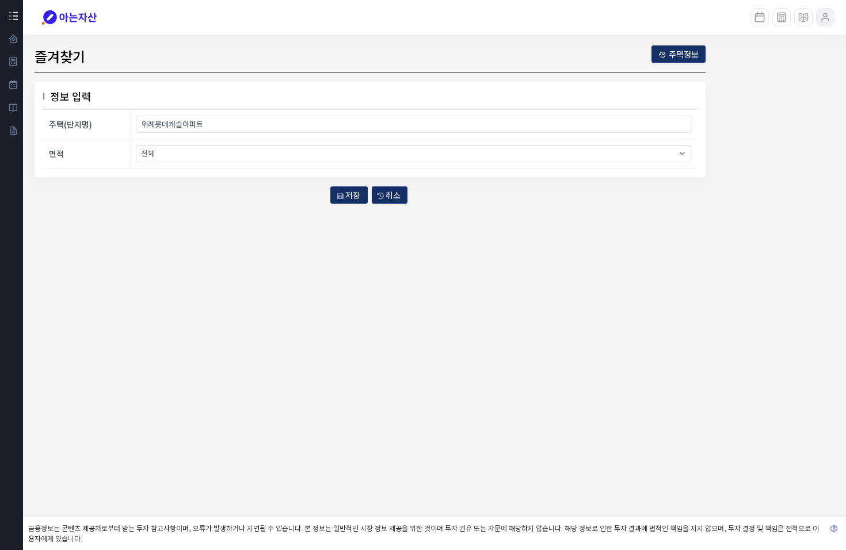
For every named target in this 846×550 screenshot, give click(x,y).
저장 (352, 195)
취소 (392, 195)
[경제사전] (803, 17)
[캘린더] (759, 17)
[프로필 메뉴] (825, 17)
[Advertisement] (776, 260)
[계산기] (781, 17)
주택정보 (684, 54)
